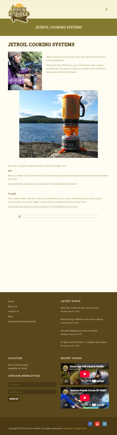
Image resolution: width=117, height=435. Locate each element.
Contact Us (13, 311)
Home (11, 301)
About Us (12, 306)
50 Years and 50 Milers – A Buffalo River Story (84, 342)
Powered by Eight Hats (75, 428)
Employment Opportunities (22, 321)
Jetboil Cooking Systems (41, 44)
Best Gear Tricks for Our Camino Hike (80, 308)
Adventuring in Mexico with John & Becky (82, 319)
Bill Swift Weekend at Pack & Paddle (79, 330)
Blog (10, 316)
